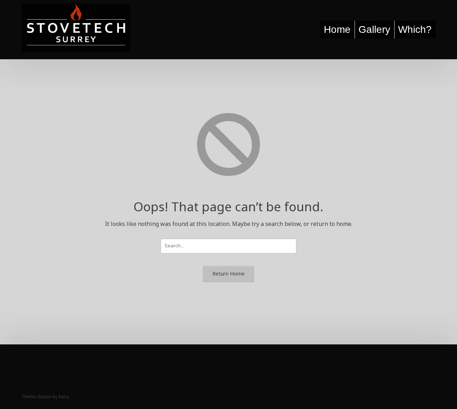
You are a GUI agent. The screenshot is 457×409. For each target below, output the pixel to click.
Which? (415, 29)
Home (337, 29)
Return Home (228, 273)
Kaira (64, 397)
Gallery (374, 29)
